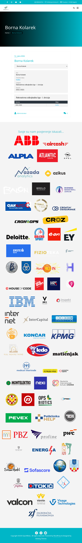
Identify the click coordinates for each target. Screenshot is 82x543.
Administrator (21, 113)
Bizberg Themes (41, 539)
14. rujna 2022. (19, 56)
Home (7, 33)
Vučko (18, 80)
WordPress (57, 536)
